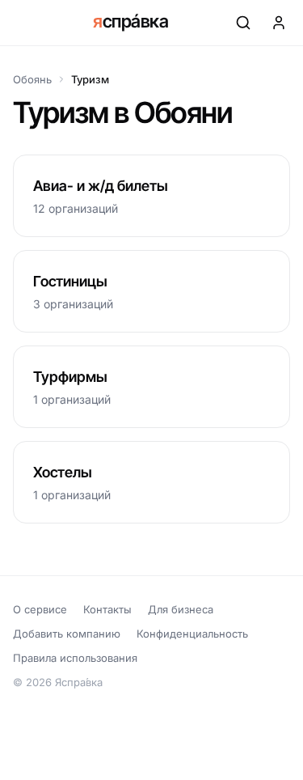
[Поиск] (243, 22)
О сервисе (40, 609)
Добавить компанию (66, 633)
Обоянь (32, 79)
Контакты (107, 609)
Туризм (90, 79)
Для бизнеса (180, 609)
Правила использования (75, 657)
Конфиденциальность (192, 633)
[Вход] (279, 22)
